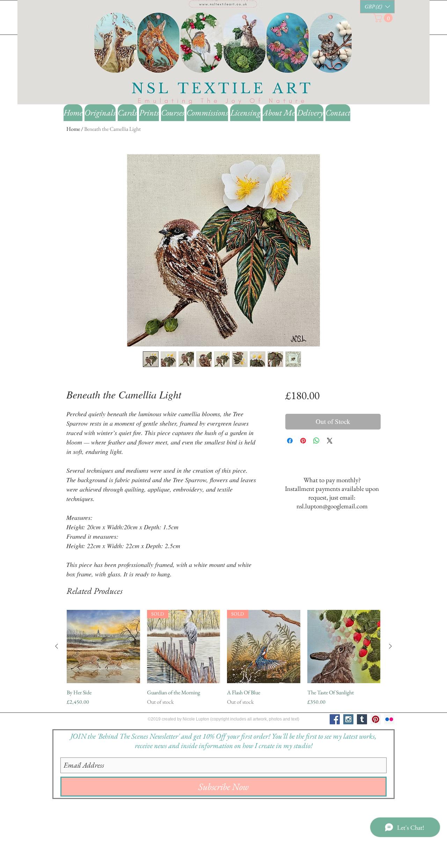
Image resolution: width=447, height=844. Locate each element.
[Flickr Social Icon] (389, 719)
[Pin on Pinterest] (303, 440)
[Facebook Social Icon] (335, 719)
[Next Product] (390, 646)
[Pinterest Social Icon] (376, 719)
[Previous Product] (56, 646)
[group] (223, 658)
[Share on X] (329, 440)
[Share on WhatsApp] (316, 440)
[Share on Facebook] (290, 440)
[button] (377, 6)
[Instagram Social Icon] (348, 719)
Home (73, 129)
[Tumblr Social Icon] (362, 719)
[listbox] (377, 6)
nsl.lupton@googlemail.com (332, 506)
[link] (384, 18)
